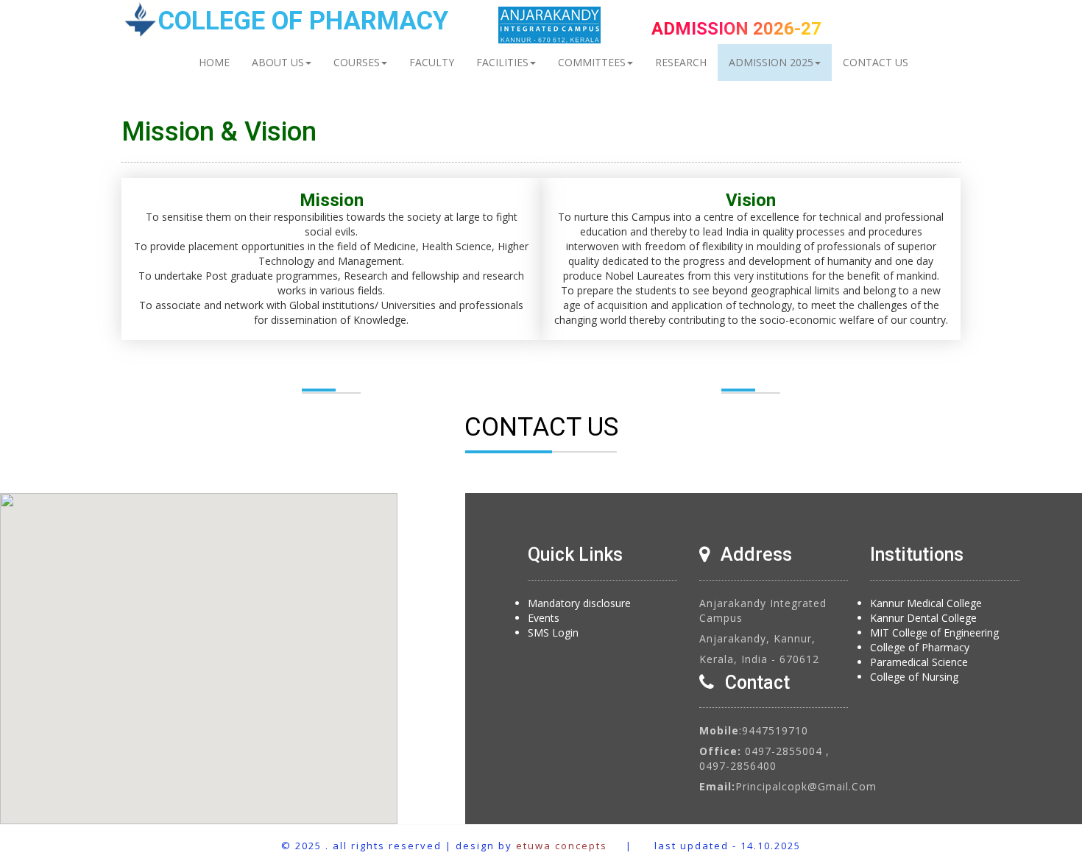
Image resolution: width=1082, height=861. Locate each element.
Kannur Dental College (923, 618)
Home (214, 62)
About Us (278, 62)
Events (543, 618)
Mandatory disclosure (579, 603)
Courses (356, 62)
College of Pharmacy (919, 647)
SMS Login (553, 632)
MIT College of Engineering (934, 632)
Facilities (502, 62)
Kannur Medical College (926, 603)
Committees (592, 62)
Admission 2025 (771, 62)
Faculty (431, 62)
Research (681, 62)
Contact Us (875, 62)
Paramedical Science (919, 662)
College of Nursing (914, 677)
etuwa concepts (561, 845)
